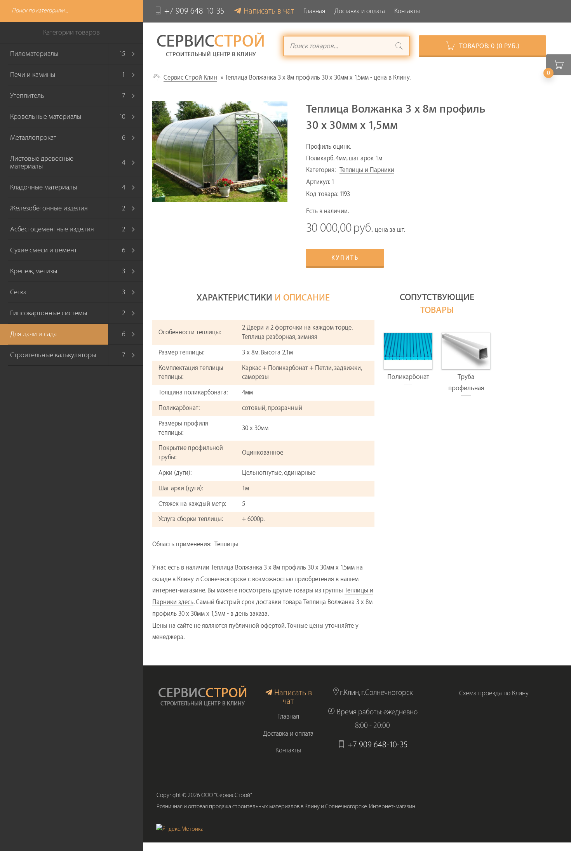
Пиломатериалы (34, 54)
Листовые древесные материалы (41, 162)
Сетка (18, 292)
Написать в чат (269, 11)
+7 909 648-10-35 (194, 11)
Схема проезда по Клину (494, 693)
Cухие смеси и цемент (43, 250)
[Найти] (399, 47)
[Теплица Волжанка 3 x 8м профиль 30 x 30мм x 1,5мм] (220, 151)
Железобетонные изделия (49, 208)
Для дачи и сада (33, 334)
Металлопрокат (33, 138)
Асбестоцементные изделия (52, 229)
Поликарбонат (408, 376)
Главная (314, 11)
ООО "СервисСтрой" (226, 795)
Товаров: (489, 46)
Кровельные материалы (45, 117)
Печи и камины (32, 75)
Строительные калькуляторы (53, 355)
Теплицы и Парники (366, 170)
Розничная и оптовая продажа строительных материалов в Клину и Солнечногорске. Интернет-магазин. (286, 806)
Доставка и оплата (359, 11)
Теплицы (226, 544)
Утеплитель (27, 96)
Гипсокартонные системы (48, 313)
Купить (345, 258)
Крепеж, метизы (33, 271)
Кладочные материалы (43, 187)
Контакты (407, 11)
